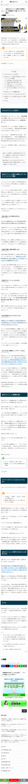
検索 (24, 710)
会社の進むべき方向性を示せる (14, 80)
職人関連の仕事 (6, 764)
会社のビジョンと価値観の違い (12, 91)
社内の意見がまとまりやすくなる (15, 86)
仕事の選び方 (6, 752)
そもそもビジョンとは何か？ (11, 74)
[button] (3, 666)
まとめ (6, 100)
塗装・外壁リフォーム (8, 767)
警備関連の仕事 (6, 770)
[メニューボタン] (2, 2)
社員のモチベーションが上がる (14, 84)
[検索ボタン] (26, 2)
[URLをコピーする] (25, 666)
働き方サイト (14, 2)
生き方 (4, 758)
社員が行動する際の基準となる (14, 82)
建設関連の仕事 (6, 761)
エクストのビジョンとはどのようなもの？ (15, 94)
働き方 (4, 15)
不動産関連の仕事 (7, 749)
